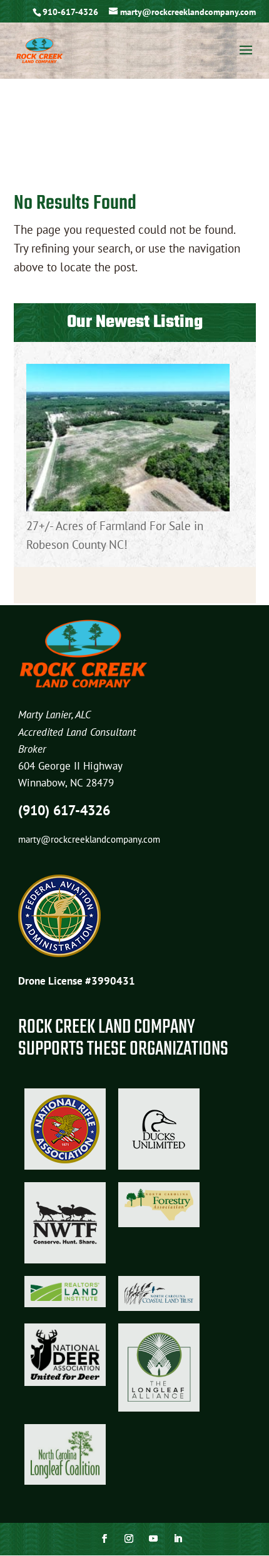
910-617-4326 (70, 12)
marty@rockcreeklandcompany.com (89, 839)
